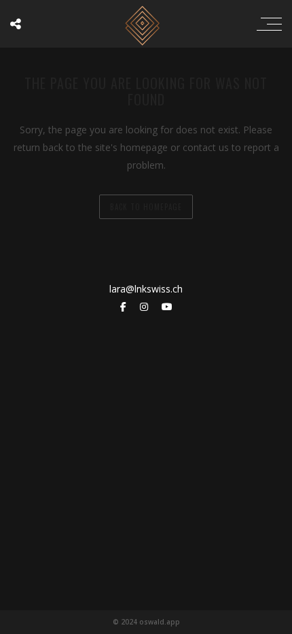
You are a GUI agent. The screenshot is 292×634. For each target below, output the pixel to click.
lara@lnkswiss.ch (146, 288)
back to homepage (146, 206)
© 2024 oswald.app (146, 622)
